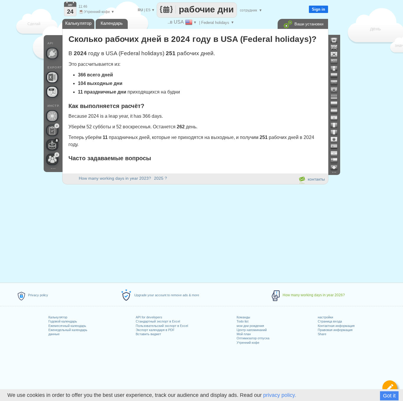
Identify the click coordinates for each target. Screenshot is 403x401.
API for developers (149, 317)
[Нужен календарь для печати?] (52, 92)
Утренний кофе (248, 342)
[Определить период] (389, 387)
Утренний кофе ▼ (96, 12)
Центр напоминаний (252, 330)
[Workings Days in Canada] (336, 40)
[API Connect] (52, 53)
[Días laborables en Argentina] (336, 153)
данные (54, 334)
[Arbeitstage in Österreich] (336, 110)
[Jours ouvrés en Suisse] (336, 167)
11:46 (82, 6)
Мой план (244, 334)
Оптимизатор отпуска (253, 338)
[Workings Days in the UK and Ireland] (336, 47)
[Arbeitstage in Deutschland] (336, 96)
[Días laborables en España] (336, 146)
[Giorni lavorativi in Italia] (336, 132)
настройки (325, 317)
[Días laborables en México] (336, 68)
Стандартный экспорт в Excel (158, 321)
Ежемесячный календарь (67, 326)
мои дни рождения (250, 326)
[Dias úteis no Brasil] (336, 89)
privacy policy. (279, 395)
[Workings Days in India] (336, 118)
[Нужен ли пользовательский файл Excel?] (52, 77)
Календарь (112, 23)
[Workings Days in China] (336, 61)
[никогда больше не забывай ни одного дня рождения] (52, 145)
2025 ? (160, 178)
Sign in (318, 9)
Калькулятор (57, 317)
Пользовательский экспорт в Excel (162, 326)
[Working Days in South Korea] (336, 54)
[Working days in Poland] (336, 103)
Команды (243, 317)
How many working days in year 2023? (115, 178)
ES (148, 10)
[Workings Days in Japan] (336, 139)
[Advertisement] (195, 232)
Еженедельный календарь (67, 330)
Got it (389, 396)
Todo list (242, 321)
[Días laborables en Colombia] (336, 75)
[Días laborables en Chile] (336, 160)
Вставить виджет (148, 334)
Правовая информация (335, 330)
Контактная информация (336, 326)
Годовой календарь (62, 321)
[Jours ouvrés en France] (336, 125)
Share (322, 334)
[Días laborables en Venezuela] (336, 82)
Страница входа (330, 321)
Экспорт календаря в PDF (155, 330)
